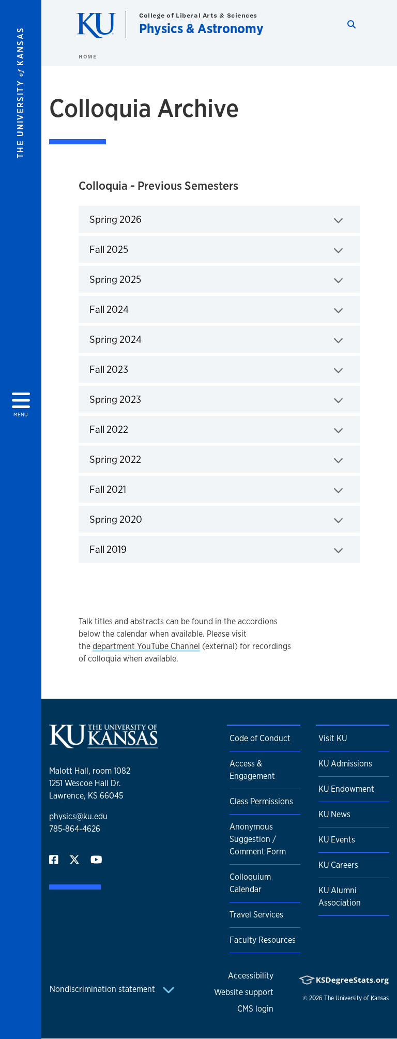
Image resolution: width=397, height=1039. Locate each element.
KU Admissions (345, 763)
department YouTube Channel (146, 646)
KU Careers (338, 865)
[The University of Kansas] (103, 744)
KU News (334, 814)
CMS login (255, 1008)
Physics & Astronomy (201, 28)
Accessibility (250, 975)
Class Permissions (261, 801)
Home (87, 56)
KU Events (336, 839)
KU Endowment (346, 789)
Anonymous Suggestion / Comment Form (258, 839)
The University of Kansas (356, 998)
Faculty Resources (263, 940)
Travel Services (256, 914)
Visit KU (332, 738)
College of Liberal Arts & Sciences (198, 15)
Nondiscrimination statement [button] (103, 989)
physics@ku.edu (78, 816)
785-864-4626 (74, 828)
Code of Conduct (260, 738)
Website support (243, 992)
